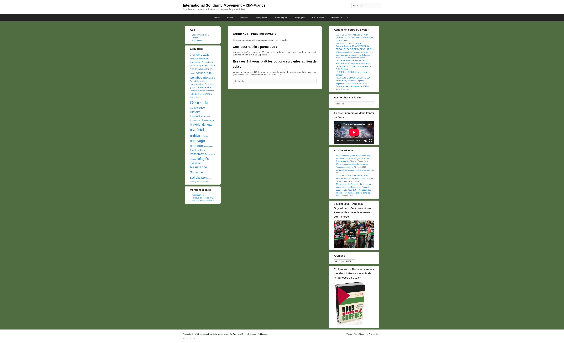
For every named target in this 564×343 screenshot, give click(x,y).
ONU (192, 150)
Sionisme (196, 172)
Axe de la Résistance (201, 69)
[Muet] (365, 140)
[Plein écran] (370, 140)
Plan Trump (200, 150)
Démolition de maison (197, 91)
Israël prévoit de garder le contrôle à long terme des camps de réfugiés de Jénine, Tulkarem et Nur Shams (353, 158)
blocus (192, 73)
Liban (204, 120)
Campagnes (299, 17)
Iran (208, 116)
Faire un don (197, 40)
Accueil (216, 17)
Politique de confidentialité (203, 201)
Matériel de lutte (201, 124)
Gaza (200, 94)
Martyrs (210, 120)
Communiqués (280, 17)
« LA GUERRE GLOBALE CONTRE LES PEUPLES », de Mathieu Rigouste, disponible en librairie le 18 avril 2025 (353, 81)
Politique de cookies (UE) (202, 198)
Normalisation (208, 146)
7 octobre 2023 (200, 54)
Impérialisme (198, 116)
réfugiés (203, 159)
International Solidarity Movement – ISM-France (224, 5)
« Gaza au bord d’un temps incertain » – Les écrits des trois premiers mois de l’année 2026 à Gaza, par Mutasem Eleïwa (355, 55)
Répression (195, 163)
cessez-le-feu (204, 73)
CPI (203, 84)
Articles (229, 17)
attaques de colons (205, 65)
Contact (195, 38)
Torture (208, 178)
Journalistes (195, 120)
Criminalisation (204, 87)
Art (199, 62)
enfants (193, 94)
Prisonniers (197, 154)
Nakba (205, 136)
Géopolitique (197, 107)
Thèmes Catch (375, 334)
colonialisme (209, 78)
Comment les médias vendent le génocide (353, 170)
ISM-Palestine (318, 17)
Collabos (196, 77)
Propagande (210, 154)
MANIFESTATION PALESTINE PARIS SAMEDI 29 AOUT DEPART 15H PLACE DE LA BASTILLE (355, 38)
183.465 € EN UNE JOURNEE (349, 43)
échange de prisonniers (199, 182)
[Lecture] (337, 140)
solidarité (197, 177)
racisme (193, 159)
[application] (354, 132)
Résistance (198, 167)
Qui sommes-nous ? (200, 35)
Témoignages (261, 17)
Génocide (199, 102)
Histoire (195, 112)
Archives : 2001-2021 (341, 17)
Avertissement (198, 195)
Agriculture (194, 59)
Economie (210, 91)
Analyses (244, 17)
